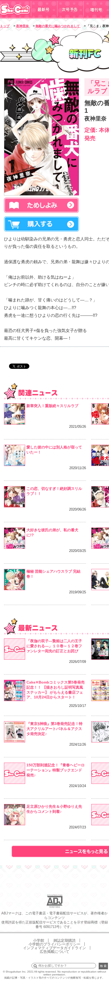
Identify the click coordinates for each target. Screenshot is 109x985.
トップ (5, 26)
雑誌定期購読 (64, 940)
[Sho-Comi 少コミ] (15, 17)
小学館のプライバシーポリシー (54, 944)
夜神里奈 (23, 26)
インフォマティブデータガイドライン (54, 948)
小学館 (38, 940)
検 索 (103, 965)
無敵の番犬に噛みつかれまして (58, 26)
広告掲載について (54, 951)
